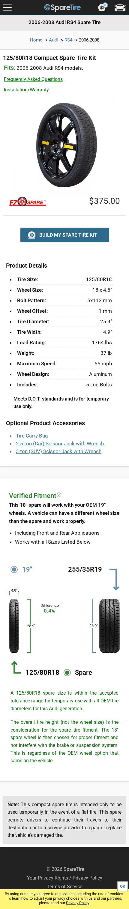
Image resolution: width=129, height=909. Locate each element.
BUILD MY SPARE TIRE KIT (68, 235)
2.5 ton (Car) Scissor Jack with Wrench (60, 444)
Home (36, 40)
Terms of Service (64, 886)
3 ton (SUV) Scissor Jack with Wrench (58, 451)
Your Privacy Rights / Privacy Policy (64, 878)
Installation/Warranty (26, 90)
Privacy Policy (77, 903)
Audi (53, 40)
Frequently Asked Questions (33, 79)
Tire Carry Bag (32, 436)
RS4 (68, 40)
